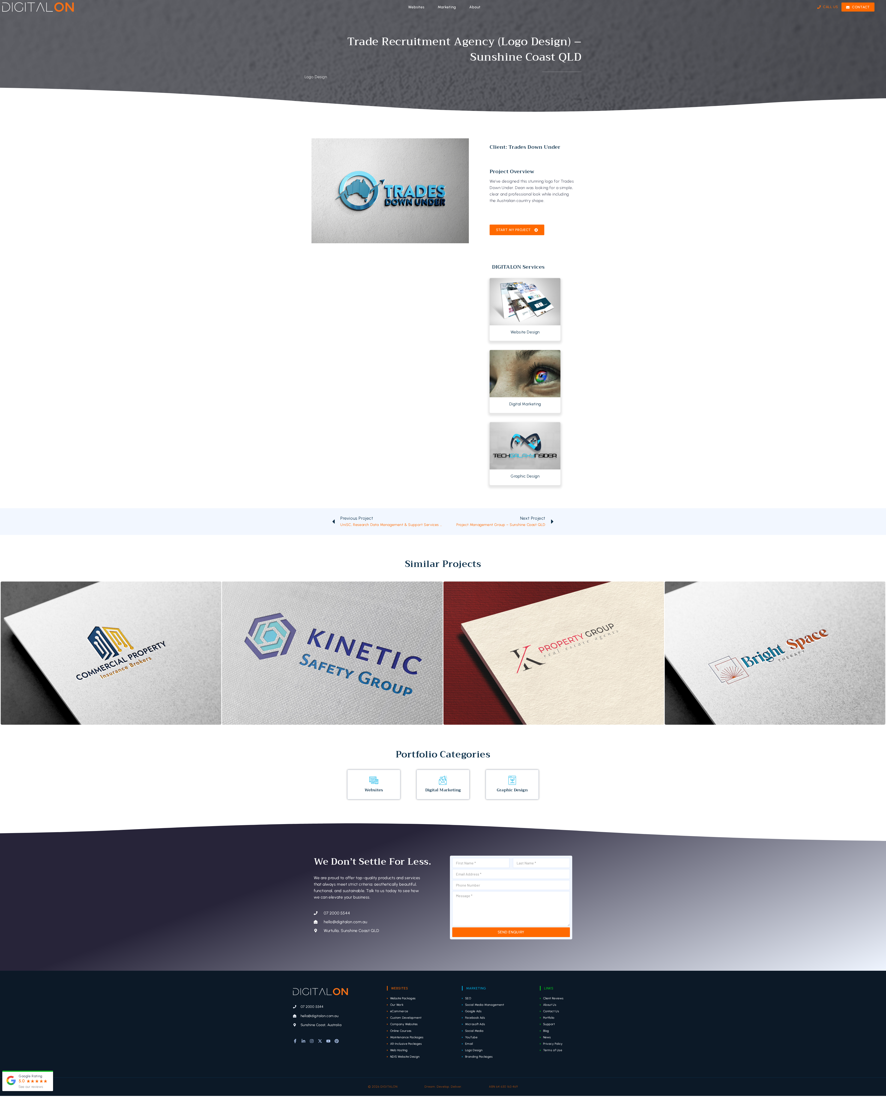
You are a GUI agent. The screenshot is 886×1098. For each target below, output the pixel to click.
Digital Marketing (525, 403)
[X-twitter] (320, 1041)
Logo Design (316, 76)
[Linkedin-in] (303, 1041)
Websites (374, 789)
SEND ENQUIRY (511, 932)
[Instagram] (312, 1041)
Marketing (476, 988)
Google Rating (30, 1076)
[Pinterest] (337, 1041)
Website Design (525, 331)
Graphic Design (525, 476)
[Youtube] (328, 1041)
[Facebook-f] (295, 1041)
